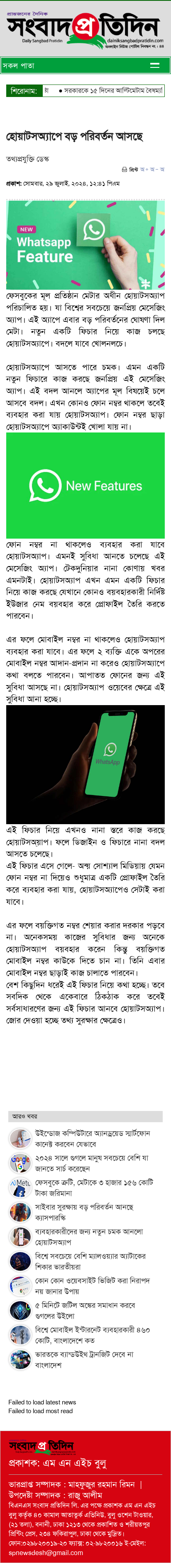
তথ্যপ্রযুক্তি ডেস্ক (27, 159)
